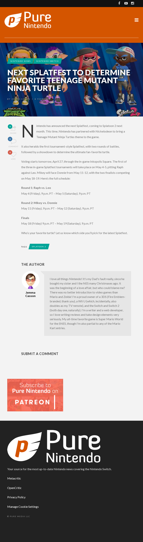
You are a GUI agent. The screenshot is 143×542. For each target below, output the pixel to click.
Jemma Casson (20, 99)
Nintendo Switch (47, 61)
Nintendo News (20, 61)
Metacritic (14, 478)
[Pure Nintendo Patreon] (35, 394)
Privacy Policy (16, 497)
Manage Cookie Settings (23, 506)
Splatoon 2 (39, 246)
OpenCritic (14, 488)
